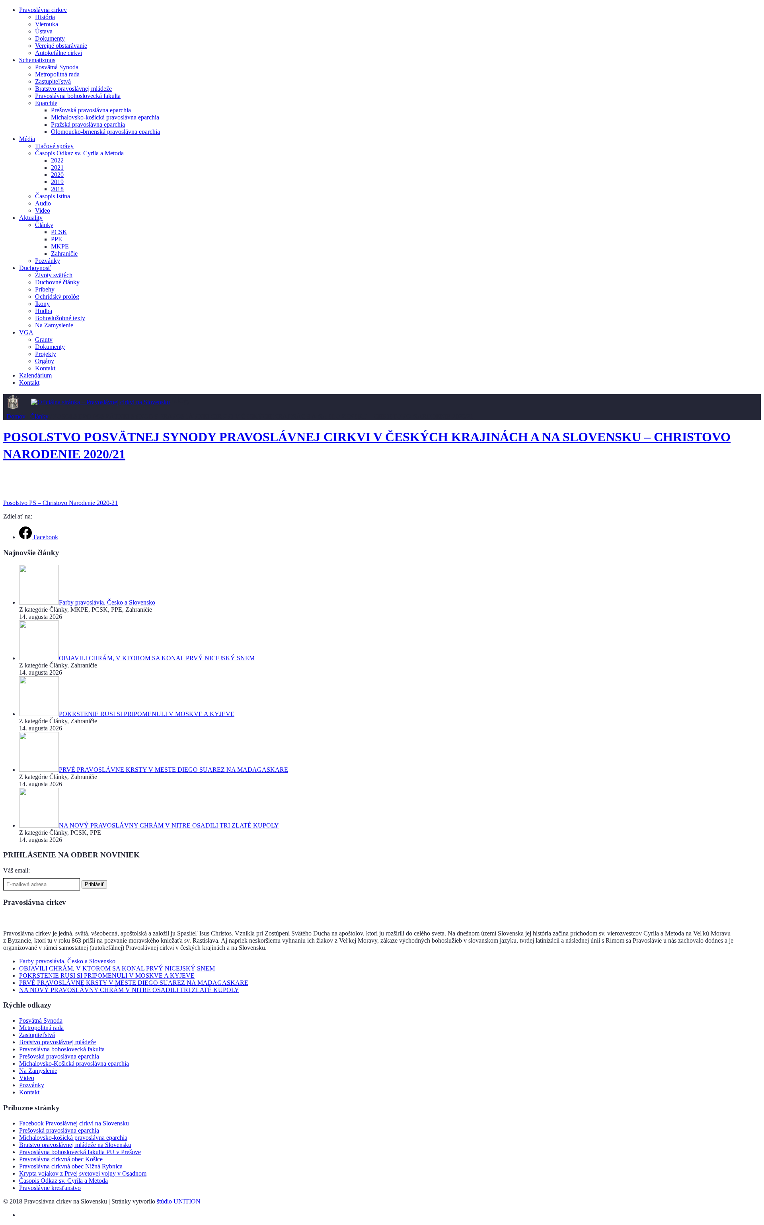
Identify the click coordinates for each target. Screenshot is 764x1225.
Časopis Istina (52, 196)
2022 (57, 160)
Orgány (44, 361)
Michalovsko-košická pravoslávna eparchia (105, 117)
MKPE (60, 246)
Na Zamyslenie (54, 325)
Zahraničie (64, 253)
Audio (43, 203)
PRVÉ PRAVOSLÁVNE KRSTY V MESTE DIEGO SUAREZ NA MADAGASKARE (133, 982)
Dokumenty (50, 38)
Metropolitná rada (57, 74)
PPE (56, 239)
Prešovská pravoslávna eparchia (91, 110)
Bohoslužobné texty (60, 318)
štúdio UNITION (179, 1201)
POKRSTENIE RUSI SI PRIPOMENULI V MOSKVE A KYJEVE (107, 975)
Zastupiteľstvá (53, 81)
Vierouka (46, 24)
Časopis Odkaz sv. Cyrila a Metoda (79, 153)
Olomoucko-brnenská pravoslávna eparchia (105, 131)
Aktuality (31, 217)
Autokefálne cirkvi (58, 52)
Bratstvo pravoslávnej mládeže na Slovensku (75, 1144)
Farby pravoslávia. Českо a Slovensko (67, 961)
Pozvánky (47, 260)
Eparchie (46, 103)
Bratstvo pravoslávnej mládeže (73, 88)
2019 (57, 181)
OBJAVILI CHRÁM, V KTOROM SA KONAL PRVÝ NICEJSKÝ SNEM (117, 968)
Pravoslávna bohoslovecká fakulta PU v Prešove (80, 1152)
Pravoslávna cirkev (43, 9)
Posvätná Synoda (56, 67)
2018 (57, 189)
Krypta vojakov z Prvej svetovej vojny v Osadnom (82, 1173)
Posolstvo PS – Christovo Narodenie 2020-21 (60, 502)
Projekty (45, 353)
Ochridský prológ (57, 296)
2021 (57, 167)
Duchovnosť (35, 267)
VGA (26, 332)
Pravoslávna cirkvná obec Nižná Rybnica (71, 1166)
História (45, 17)
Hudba (43, 310)
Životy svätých (53, 275)
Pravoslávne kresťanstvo (50, 1187)
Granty (44, 339)
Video (42, 210)
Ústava (44, 31)
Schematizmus (37, 60)
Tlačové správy (54, 146)
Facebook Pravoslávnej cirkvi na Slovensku (74, 1123)
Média (27, 138)
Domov (15, 416)
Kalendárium (35, 375)
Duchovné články (57, 282)
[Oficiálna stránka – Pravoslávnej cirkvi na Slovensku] (100, 402)
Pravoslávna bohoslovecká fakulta (78, 95)
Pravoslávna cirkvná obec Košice (61, 1159)
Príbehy (45, 289)
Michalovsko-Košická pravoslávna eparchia (74, 1063)
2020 (57, 174)
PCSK (59, 232)
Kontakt (45, 368)
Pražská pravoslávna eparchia (88, 124)
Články (44, 224)
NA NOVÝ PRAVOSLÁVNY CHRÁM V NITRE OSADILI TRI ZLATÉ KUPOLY (129, 989)
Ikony (42, 303)
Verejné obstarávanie (61, 45)
